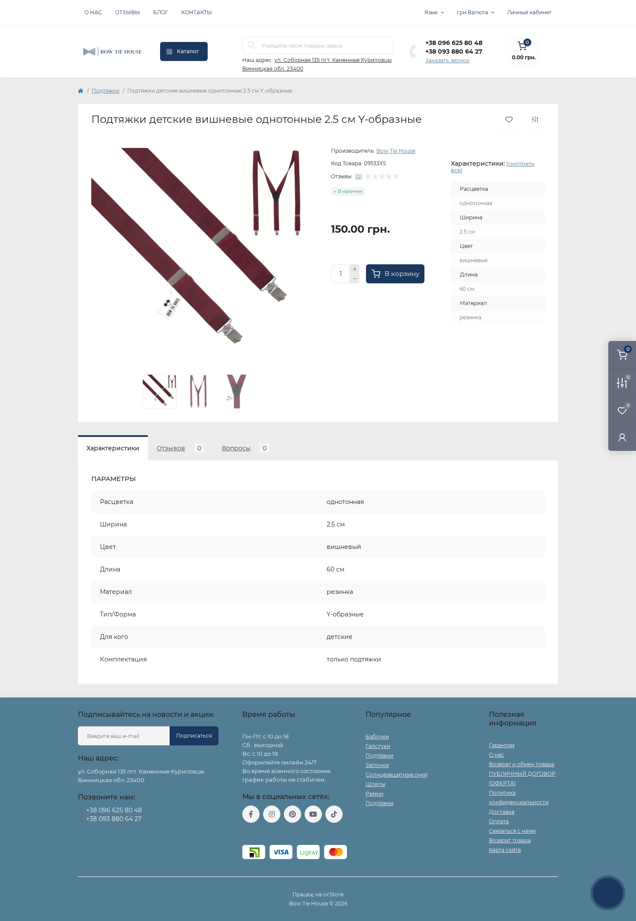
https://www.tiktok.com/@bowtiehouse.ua (334, 814)
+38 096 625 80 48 (453, 43)
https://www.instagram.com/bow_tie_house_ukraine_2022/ (271, 814)
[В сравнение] (535, 119)
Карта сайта (505, 850)
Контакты (196, 12)
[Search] (251, 45)
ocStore (333, 894)
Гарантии (501, 745)
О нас (93, 12)
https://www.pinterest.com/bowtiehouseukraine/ (292, 814)
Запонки (377, 765)
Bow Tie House (395, 151)
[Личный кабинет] (622, 437)
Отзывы (127, 12)
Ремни (374, 793)
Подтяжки (105, 90)
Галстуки (378, 746)
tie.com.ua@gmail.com (274, 834)
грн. (472, 12)
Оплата (499, 821)
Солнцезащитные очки (396, 774)
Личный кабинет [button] (529, 12)
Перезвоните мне (101, 830)
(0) (358, 176)
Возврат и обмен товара (521, 764)
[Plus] (355, 269)
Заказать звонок (447, 60)
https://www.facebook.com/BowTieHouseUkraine (251, 814)
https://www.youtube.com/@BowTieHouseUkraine (313, 814)
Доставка (501, 812)
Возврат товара (510, 840)
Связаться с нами (512, 831)
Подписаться (194, 735)
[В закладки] (509, 119)
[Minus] (355, 279)
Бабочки (377, 736)
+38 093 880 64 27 (453, 51)
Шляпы (375, 784)
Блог (160, 12)
